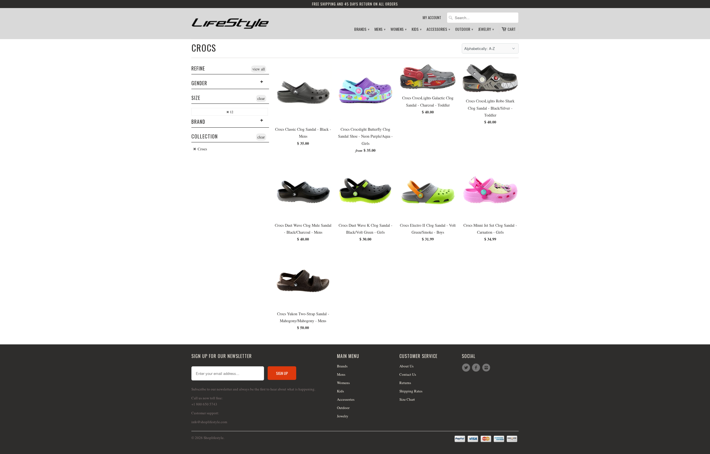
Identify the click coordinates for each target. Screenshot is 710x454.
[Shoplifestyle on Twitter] (467, 368)
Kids (416, 29)
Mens (379, 29)
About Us (406, 366)
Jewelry (485, 29)
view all (258, 69)
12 (231, 112)
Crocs (203, 47)
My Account (432, 17)
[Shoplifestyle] (230, 21)
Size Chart (407, 399)
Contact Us (407, 374)
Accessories (438, 29)
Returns (405, 382)
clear (261, 98)
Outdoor (464, 29)
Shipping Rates (410, 391)
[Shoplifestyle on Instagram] (487, 368)
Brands (361, 29)
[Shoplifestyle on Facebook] (477, 368)
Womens (398, 29)
